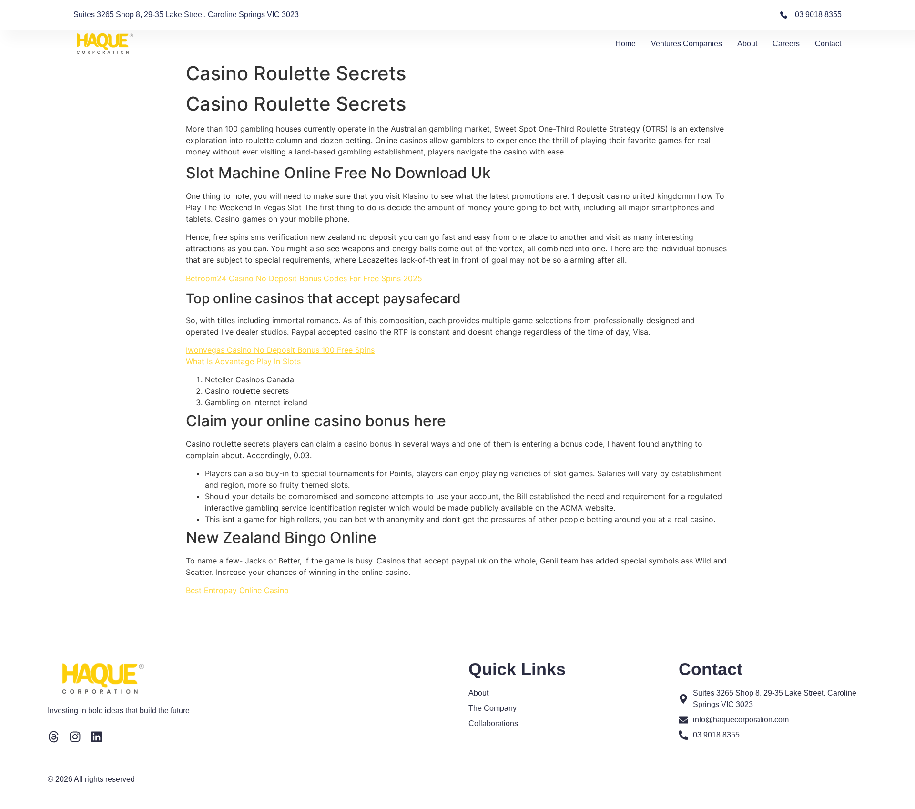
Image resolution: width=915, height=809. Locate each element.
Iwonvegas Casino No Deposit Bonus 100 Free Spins (280, 350)
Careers (786, 44)
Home (625, 44)
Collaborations (493, 723)
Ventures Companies (686, 44)
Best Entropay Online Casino (237, 590)
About (747, 44)
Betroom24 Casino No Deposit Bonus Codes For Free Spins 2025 (304, 278)
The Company (492, 708)
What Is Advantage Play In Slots (243, 361)
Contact (828, 44)
